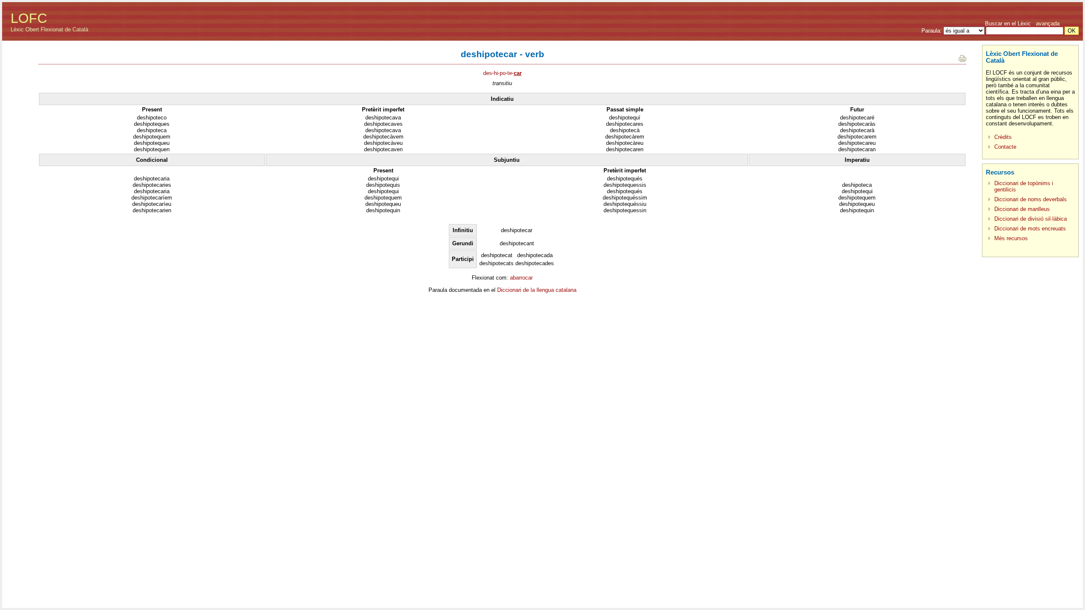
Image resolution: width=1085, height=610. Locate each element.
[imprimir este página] (962, 60)
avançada (1048, 23)
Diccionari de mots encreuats (1030, 228)
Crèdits (1003, 137)
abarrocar (521, 277)
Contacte (1005, 147)
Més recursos (1011, 238)
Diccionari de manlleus (1022, 209)
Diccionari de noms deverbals (1030, 199)
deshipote (502, 73)
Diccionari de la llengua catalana (536, 290)
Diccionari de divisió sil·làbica (1030, 219)
